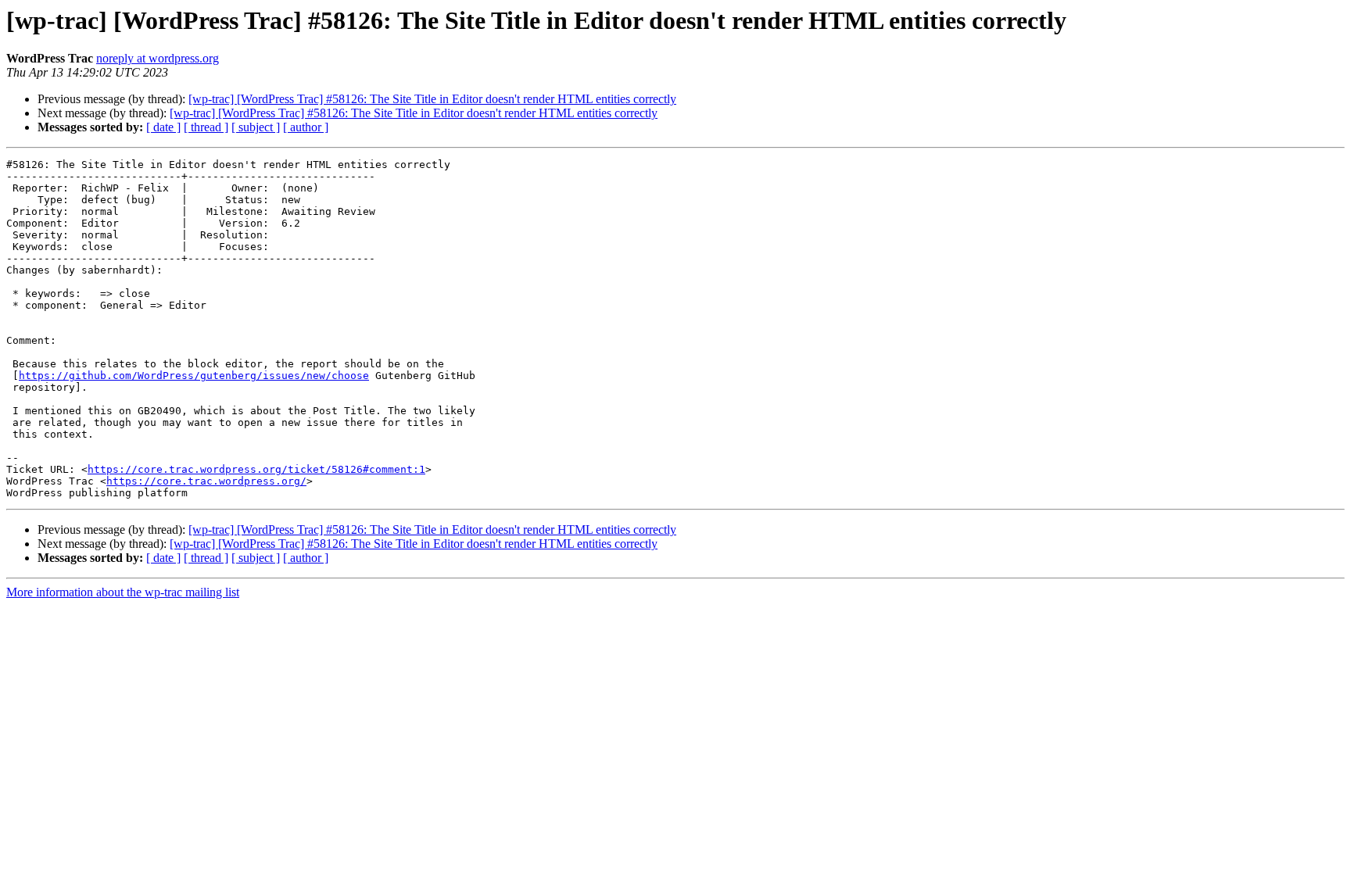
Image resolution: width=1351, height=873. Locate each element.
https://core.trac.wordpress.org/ (206, 481)
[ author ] (305, 127)
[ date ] (163, 127)
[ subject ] (255, 127)
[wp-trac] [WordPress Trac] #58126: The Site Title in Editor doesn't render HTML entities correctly (432, 99)
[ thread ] (206, 127)
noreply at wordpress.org (157, 58)
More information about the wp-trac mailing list (122, 592)
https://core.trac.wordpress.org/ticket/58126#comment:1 (256, 469)
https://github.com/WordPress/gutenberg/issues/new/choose (194, 375)
